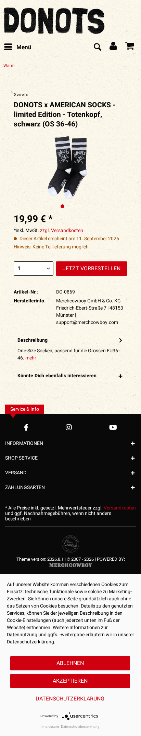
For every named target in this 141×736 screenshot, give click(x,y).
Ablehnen (70, 663)
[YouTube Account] (113, 427)
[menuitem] (17, 47)
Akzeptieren (70, 681)
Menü (23, 47)
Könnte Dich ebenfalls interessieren (57, 375)
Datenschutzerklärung (70, 699)
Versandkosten (120, 508)
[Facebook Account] (26, 427)
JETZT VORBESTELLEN (91, 268)
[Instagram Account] (69, 427)
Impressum (50, 726)
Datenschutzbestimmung (80, 726)
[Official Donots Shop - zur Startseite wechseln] (54, 18)
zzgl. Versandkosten (61, 230)
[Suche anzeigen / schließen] (97, 47)
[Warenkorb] (130, 47)
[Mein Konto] (113, 47)
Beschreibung (32, 340)
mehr (30, 358)
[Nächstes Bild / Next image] (71, 206)
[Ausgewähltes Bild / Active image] (62, 206)
